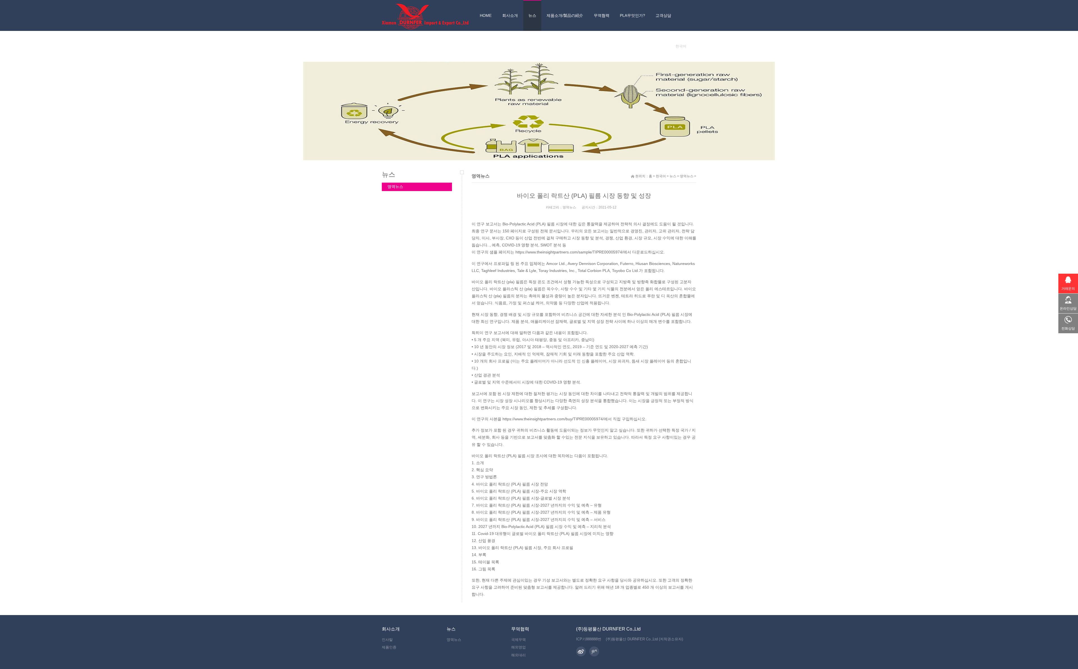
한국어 (661, 176)
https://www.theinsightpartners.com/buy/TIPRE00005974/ (553, 419)
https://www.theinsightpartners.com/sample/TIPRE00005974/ (569, 252)
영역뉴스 (686, 176)
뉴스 (673, 176)
